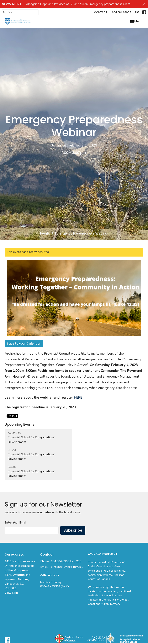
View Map (11, 593)
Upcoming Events (19, 424)
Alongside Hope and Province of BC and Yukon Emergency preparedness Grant (78, 4)
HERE (78, 397)
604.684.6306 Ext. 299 (125, 12)
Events (45, 233)
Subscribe (72, 530)
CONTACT (100, 12)
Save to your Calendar (24, 343)
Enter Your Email (15, 522)
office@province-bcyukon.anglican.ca (67, 567)
